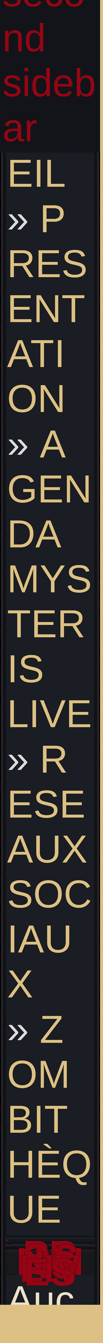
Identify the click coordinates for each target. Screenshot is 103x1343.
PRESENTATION (47, 308)
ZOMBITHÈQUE (49, 1119)
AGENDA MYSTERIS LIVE (49, 579)
